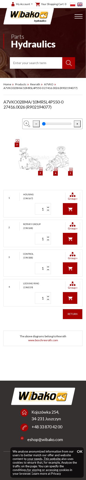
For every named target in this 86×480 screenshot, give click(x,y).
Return (73, 313)
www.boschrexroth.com (43, 340)
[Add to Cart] (70, 208)
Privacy (56, 473)
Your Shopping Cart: (53, 4)
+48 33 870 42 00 (47, 426)
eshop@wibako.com (45, 439)
